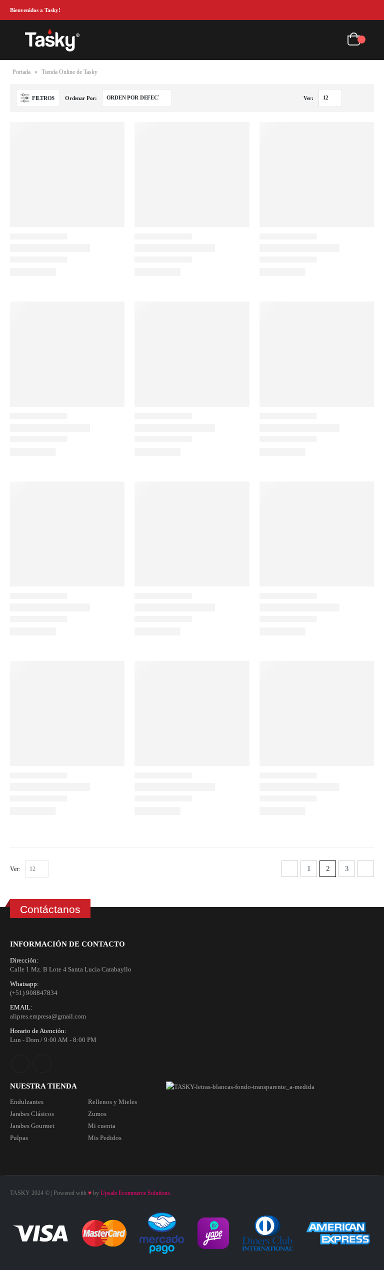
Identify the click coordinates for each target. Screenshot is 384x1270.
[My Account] (331, 40)
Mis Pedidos (105, 1138)
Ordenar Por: (81, 98)
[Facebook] (351, 10)
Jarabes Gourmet (32, 1126)
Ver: (309, 98)
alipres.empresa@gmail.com (48, 1016)
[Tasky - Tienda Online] (52, 39)
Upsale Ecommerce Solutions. (136, 1193)
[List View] (363, 98)
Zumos (97, 1114)
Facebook (20, 1063)
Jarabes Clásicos (32, 1114)
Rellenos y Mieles (112, 1102)
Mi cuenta (102, 1126)
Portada (21, 72)
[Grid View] (351, 98)
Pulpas (19, 1138)
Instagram (42, 1063)
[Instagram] (367, 10)
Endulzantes (27, 1102)
